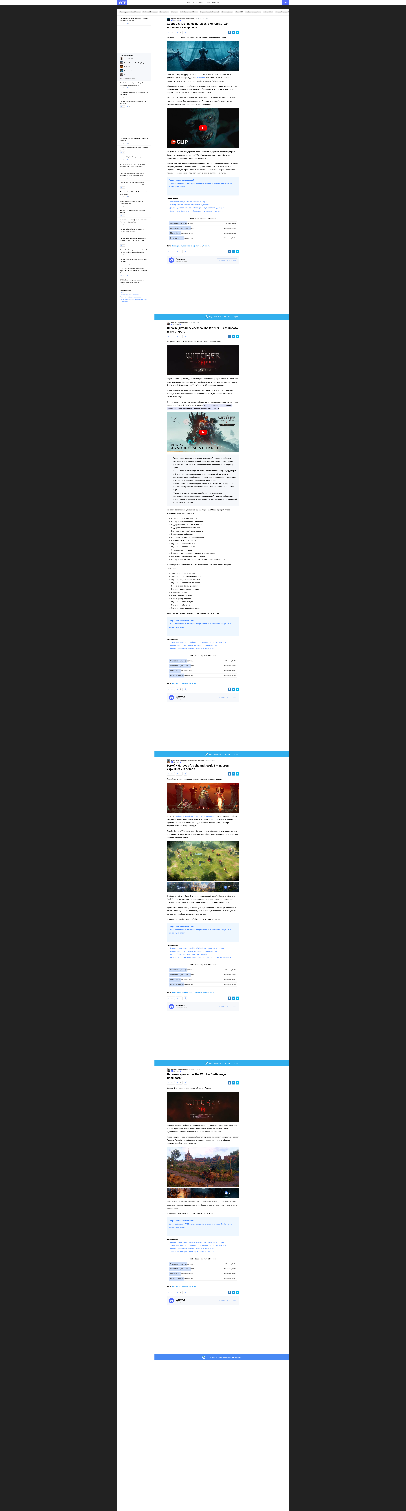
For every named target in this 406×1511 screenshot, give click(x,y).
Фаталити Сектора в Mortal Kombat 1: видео (188, 202)
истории (199, 2)
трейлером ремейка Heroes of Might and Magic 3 (195, 816)
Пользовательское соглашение (130, 295)
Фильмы (206, 246)
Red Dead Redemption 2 (253, 12)
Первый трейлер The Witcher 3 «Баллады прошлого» (192, 648)
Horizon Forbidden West (283, 12)
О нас (121, 292)
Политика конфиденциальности (130, 297)
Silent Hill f (239, 12)
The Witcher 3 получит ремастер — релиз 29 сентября (192, 1251)
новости (190, 2)
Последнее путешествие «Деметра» (184, 18)
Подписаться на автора (227, 260)
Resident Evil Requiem (150, 12)
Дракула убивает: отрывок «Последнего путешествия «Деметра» (197, 208)
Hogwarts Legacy (227, 12)
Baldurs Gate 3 (268, 12)
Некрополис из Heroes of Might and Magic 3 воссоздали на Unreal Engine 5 (201, 957)
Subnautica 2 (164, 12)
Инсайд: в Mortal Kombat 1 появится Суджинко (189, 205)
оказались (201, 78)
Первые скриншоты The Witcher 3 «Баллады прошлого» (193, 645)
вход (285, 2)
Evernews (180, 259)
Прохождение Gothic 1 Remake (130, 12)
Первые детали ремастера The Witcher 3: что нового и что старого (198, 948)
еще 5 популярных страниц (127, 78)
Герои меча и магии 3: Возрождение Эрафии (187, 760)
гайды (207, 2)
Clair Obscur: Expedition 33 (188, 12)
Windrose (174, 12)
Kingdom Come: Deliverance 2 (209, 12)
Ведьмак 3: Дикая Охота (179, 323)
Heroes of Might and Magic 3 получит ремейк (188, 954)
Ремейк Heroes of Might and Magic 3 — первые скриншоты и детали (198, 642)
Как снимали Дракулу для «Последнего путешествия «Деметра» (197, 211)
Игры (194, 683)
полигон (215, 2)
